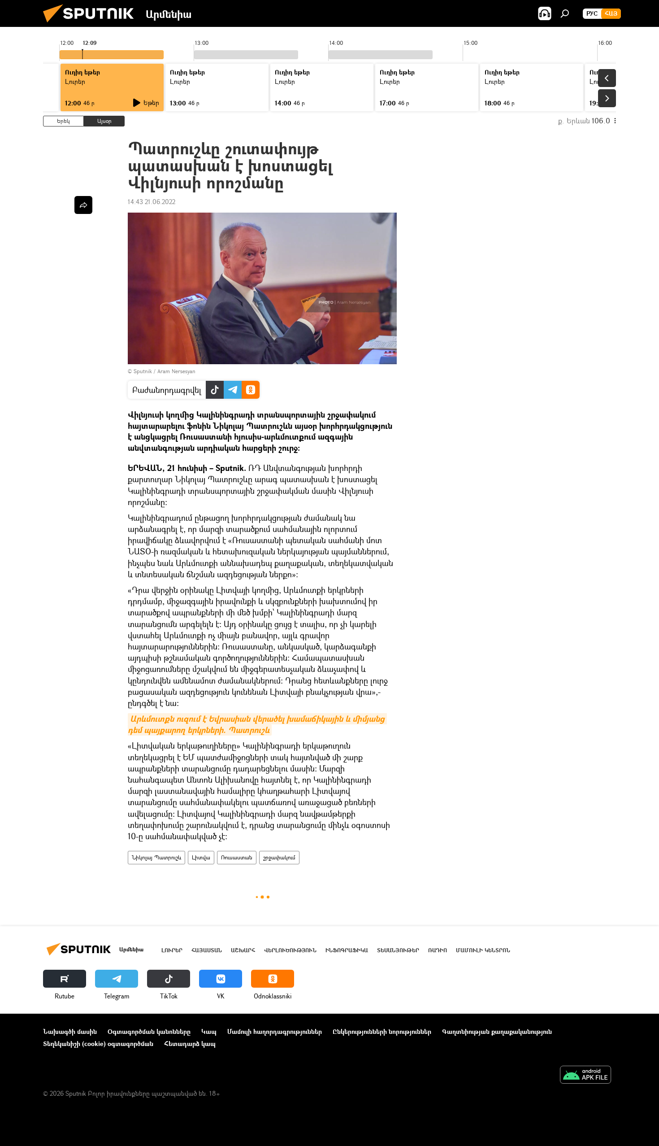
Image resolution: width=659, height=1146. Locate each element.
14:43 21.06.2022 (151, 201)
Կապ (209, 1031)
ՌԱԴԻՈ (437, 950)
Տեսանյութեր (398, 950)
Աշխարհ (243, 950)
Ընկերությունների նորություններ (382, 1031)
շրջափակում (279, 857)
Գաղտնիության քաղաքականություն (497, 1031)
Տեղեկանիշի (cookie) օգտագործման (98, 1043)
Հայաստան (206, 950)
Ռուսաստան (236, 857)
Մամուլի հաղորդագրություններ (274, 1031)
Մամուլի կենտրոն (483, 950)
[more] (83, 205)
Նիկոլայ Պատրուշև (156, 857)
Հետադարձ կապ (190, 1043)
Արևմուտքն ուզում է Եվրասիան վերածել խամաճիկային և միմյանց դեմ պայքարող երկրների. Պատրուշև (257, 724)
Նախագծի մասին (70, 1031)
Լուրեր (171, 950)
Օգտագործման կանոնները (149, 1031)
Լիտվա (201, 857)
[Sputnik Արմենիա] (92, 24)
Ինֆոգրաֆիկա (346, 950)
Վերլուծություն (290, 950)
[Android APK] (585, 1075)
